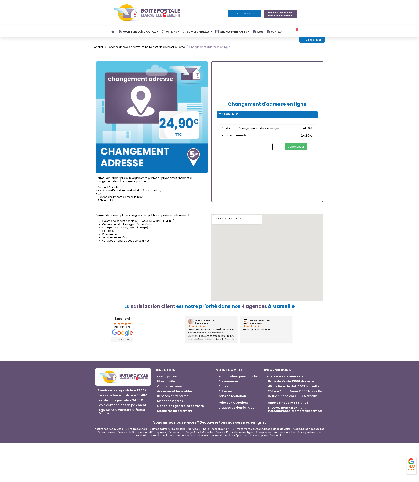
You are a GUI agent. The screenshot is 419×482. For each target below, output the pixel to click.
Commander (296, 147)
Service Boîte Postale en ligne (172, 435)
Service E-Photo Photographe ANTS (211, 429)
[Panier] (296, 31)
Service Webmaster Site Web (212, 435)
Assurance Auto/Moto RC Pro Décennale (121, 429)
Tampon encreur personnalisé (275, 432)
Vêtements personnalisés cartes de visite (264, 429)
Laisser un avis (122, 339)
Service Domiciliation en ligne (234, 432)
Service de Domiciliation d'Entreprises (142, 432)
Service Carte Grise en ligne (168, 429)
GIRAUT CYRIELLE (204, 320)
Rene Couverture (260, 320)
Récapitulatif (267, 114)
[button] (280, 14)
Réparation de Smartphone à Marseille (259, 435)
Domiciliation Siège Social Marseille (191, 432)
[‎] (113, 32)
